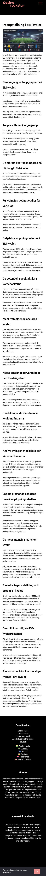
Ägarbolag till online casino (23, 739)
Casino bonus (23, 733)
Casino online (23, 731)
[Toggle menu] (40, 4)
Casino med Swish (23, 736)
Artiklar (23, 742)
